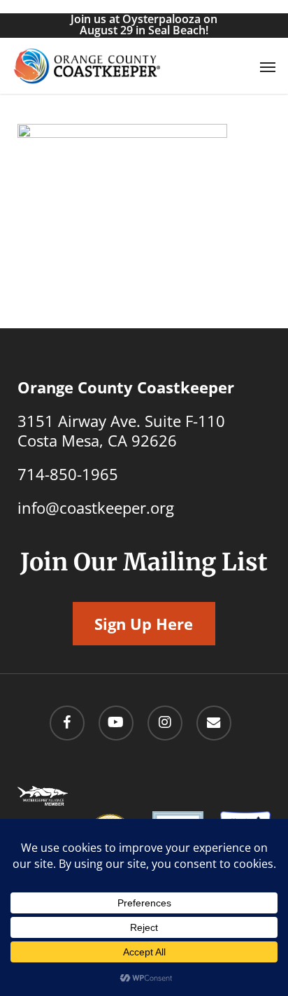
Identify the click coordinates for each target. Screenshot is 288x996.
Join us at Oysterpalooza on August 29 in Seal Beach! (144, 24)
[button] (267, 66)
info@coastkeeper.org (95, 507)
